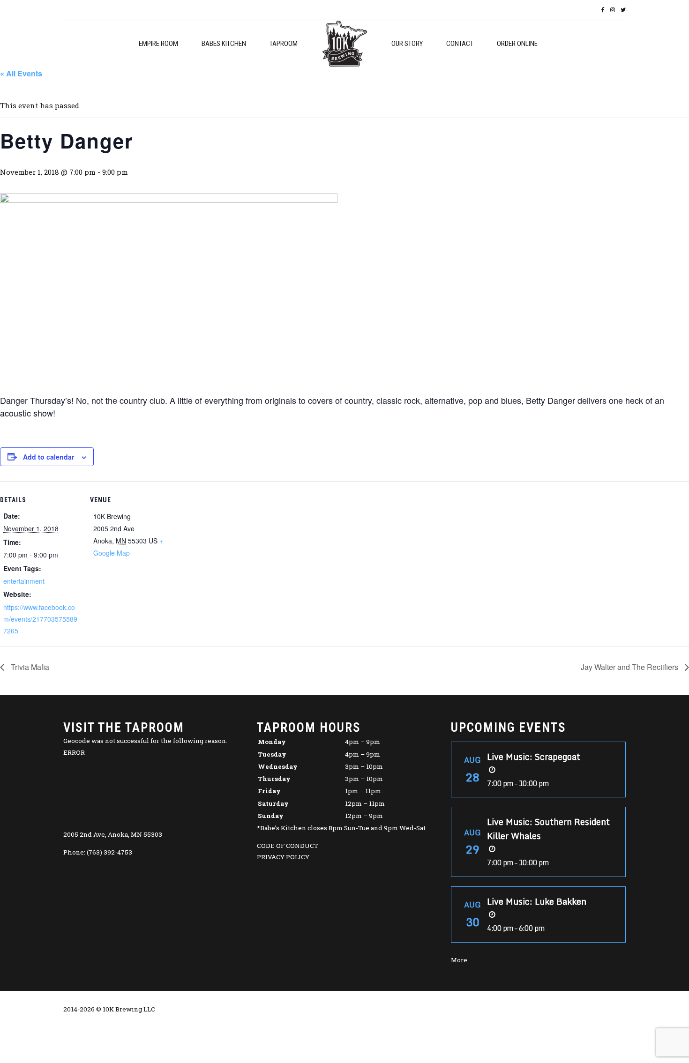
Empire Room (158, 43)
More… (461, 960)
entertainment (24, 581)
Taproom (284, 43)
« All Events (21, 73)
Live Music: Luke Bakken (536, 901)
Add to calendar (48, 456)
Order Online (517, 43)
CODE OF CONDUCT (287, 845)
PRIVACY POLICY (283, 857)
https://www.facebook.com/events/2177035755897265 (40, 618)
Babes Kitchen (224, 43)
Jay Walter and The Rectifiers (630, 667)
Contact (459, 43)
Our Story (407, 43)
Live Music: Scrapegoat (533, 757)
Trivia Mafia (29, 667)
